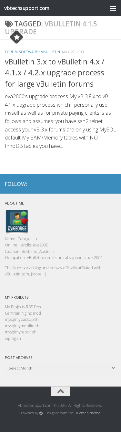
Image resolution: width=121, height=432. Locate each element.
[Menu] (113, 8)
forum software (21, 51)
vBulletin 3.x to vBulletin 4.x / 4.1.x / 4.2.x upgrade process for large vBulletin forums (54, 72)
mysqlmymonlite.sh (22, 326)
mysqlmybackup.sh (22, 319)
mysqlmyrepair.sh (20, 332)
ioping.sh (13, 338)
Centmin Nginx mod (23, 313)
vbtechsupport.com (26, 8)
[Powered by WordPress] (41, 413)
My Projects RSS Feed (24, 307)
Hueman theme (87, 413)
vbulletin (50, 51)
